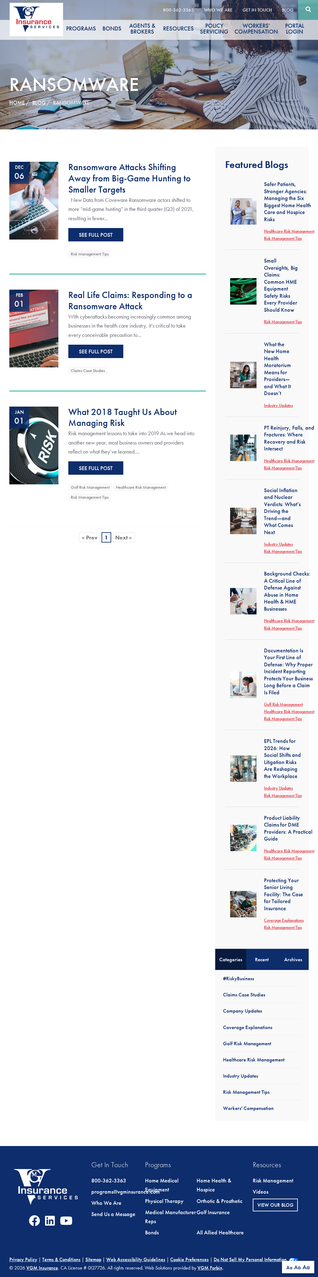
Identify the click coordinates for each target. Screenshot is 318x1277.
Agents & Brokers (142, 28)
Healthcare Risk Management (141, 487)
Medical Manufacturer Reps (170, 1217)
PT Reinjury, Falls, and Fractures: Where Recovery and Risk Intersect (289, 438)
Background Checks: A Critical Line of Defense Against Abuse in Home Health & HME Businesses (287, 591)
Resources (178, 28)
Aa (289, 1267)
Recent (262, 959)
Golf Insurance (213, 1212)
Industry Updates (278, 405)
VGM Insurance (42, 1268)
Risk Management (273, 1180)
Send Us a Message (113, 1214)
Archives (293, 959)
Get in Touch (257, 10)
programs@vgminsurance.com (125, 1191)
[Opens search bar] (308, 9)
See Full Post (96, 234)
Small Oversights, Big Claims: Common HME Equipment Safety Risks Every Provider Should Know (281, 285)
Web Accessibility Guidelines (135, 1259)
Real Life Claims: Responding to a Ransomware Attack (130, 300)
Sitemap (93, 1259)
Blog (287, 10)
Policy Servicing (214, 28)
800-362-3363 (178, 10)
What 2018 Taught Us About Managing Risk (122, 417)
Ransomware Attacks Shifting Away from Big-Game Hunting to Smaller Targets (129, 178)
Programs (81, 28)
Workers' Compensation (256, 28)
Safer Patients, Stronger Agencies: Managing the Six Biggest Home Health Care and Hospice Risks (287, 201)
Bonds (111, 28)
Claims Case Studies (88, 370)
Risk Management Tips (90, 254)
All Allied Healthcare (220, 1232)
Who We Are (218, 10)
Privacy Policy (23, 1259)
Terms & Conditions (61, 1259)
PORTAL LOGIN (294, 28)
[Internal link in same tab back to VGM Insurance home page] (46, 1192)
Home (17, 102)
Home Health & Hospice (214, 1185)
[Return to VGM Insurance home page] (36, 19)
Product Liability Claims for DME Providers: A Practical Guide (288, 828)
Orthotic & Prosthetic (220, 1201)
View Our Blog (275, 1205)
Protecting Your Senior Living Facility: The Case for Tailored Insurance (283, 894)
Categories (230, 959)
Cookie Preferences (189, 1259)
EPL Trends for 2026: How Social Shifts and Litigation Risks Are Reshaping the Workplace (282, 758)
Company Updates (242, 1010)
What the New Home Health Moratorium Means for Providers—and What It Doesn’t (277, 369)
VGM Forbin (210, 1268)
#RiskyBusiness (238, 978)
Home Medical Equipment (162, 1185)
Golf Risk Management (90, 487)
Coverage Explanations (284, 920)
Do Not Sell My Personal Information (250, 1259)
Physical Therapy (164, 1201)
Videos (260, 1191)
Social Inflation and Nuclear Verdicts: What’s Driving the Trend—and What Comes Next (282, 511)
